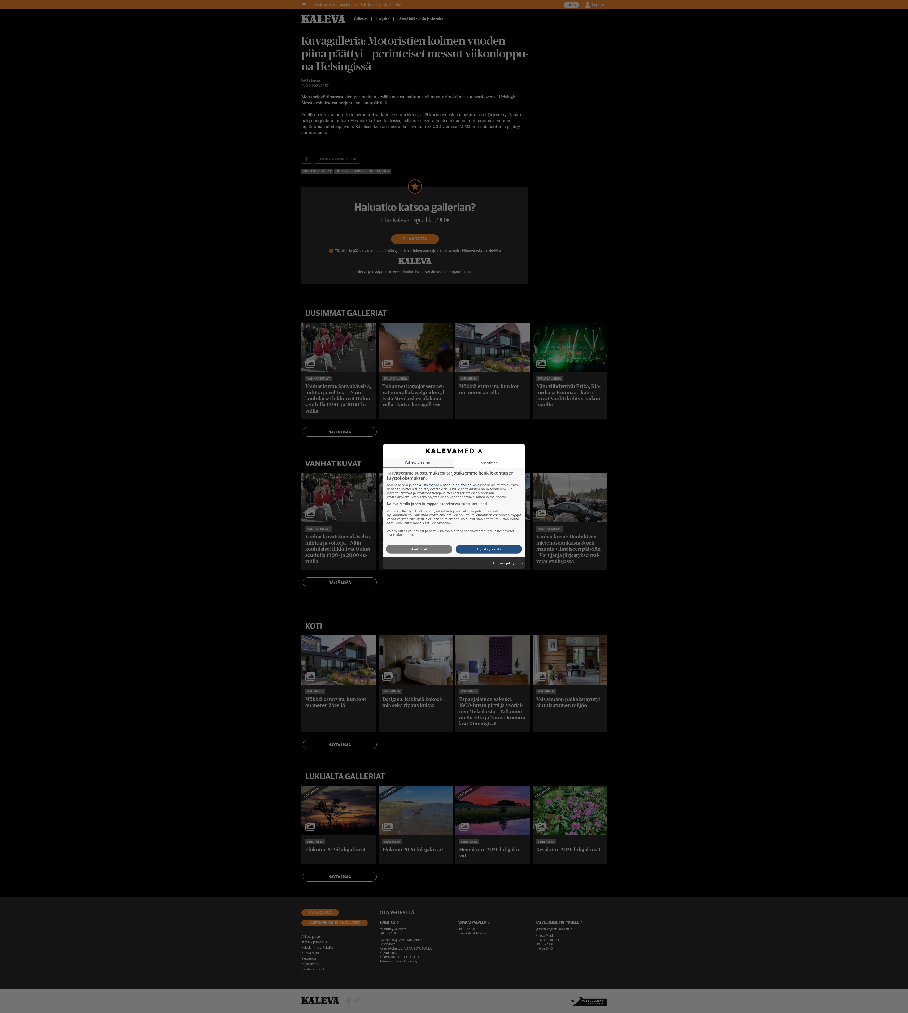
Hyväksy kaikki (489, 549)
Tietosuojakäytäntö (508, 563)
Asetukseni (489, 462)
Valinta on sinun (419, 462)
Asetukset (419, 549)
